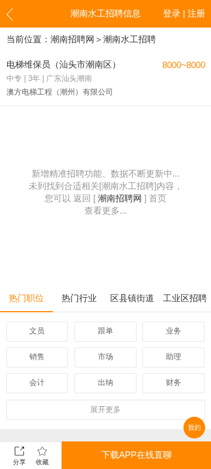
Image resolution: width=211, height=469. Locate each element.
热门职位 (26, 298)
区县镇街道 (132, 298)
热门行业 (79, 298)
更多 (105, 410)
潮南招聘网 (72, 39)
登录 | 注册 (184, 13)
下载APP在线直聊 (136, 455)
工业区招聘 (185, 298)
